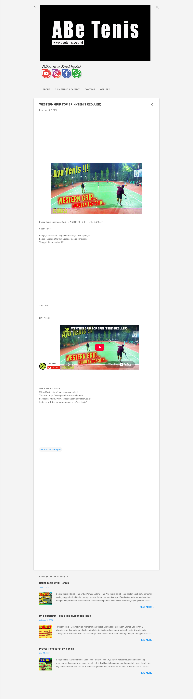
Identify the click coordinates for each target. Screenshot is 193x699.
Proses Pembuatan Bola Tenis (56, 648)
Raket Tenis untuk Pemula (54, 582)
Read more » (147, 607)
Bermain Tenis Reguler (51, 449)
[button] (152, 105)
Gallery (105, 89)
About (46, 89)
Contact (90, 89)
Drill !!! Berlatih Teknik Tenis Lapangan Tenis (65, 615)
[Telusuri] (157, 7)
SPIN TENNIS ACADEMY (67, 89)
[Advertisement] (96, 135)
